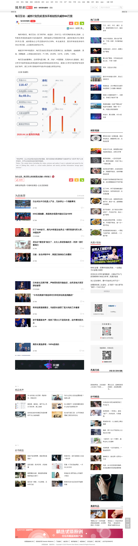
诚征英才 (66, 541)
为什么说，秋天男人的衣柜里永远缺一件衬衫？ (33, 176)
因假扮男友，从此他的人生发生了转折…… (98, 386)
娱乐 (47, 2)
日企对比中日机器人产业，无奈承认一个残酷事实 (54, 201)
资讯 (22, 2)
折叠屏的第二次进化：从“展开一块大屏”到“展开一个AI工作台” (107, 286)
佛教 (88, 2)
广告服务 (58, 541)
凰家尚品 (95, 506)
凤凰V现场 (96, 242)
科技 (70, 2)
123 (83, 351)
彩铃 (117, 371)
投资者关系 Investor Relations (44, 541)
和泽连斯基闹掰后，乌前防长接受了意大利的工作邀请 (56, 307)
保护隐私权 (74, 541)
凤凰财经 (111, 306)
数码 (97, 2)
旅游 (83, 2)
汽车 (61, 2)
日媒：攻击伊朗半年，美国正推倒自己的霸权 (52, 254)
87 (83, 248)
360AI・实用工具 (75, 28)
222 (83, 326)
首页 (17, 2)
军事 (74, 2)
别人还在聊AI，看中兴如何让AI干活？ (105, 280)
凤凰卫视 (37, 2)
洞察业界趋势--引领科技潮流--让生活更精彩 (31, 185)
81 (83, 261)
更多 (102, 2)
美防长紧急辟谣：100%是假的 (46, 344)
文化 (79, 2)
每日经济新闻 (25, 21)
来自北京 (30, 23)
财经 (43, 2)
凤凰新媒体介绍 (29, 541)
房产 (65, 2)
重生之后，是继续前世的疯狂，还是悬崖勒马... (115, 387)
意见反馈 (90, 541)
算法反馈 (81, 196)
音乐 (114, 371)
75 (83, 314)
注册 (108, 2)
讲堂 (110, 371)
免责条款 (82, 541)
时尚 (56, 2)
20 (83, 220)
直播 (31, 2)
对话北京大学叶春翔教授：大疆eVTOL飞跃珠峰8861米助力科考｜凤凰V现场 (106, 275)
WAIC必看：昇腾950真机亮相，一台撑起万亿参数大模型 (106, 268)
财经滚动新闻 (43, 8)
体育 (52, 2)
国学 (92, 2)
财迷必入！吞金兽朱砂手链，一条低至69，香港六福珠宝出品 (115, 523)
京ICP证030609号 (107, 541)
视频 (26, 2)
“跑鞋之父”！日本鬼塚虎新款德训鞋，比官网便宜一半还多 (98, 523)
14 (83, 301)
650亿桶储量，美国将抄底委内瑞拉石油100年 (52, 213)
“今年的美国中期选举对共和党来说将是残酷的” (53, 295)
